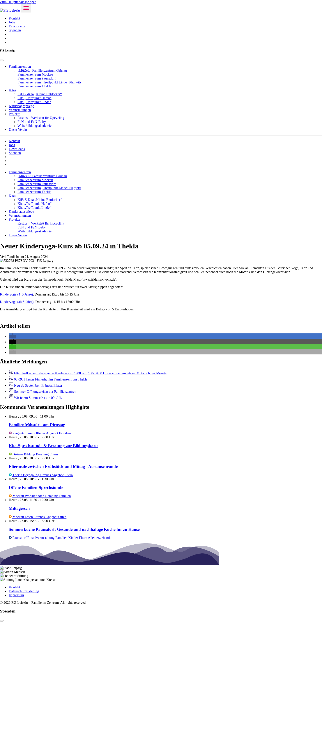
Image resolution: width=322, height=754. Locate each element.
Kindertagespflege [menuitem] (21, 106)
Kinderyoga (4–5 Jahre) (16, 294)
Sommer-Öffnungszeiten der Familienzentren (45, 391)
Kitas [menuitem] (12, 90)
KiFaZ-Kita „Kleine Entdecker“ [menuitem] (40, 94)
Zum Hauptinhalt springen (18, 2)
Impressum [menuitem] (16, 595)
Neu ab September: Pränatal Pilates (38, 385)
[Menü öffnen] (26, 8)
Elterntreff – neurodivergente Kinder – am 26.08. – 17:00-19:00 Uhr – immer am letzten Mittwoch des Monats (90, 373)
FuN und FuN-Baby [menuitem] (32, 122)
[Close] (2, 60)
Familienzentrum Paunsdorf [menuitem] (37, 78)
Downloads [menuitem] (17, 26)
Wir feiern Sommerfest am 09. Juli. (38, 398)
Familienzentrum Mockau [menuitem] (35, 74)
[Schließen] (2, 620)
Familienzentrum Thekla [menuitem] (34, 86)
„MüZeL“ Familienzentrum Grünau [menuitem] (42, 70)
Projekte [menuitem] (14, 114)
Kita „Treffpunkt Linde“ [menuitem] (34, 102)
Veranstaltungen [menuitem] (20, 110)
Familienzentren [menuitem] (20, 66)
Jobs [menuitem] (12, 22)
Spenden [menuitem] (15, 30)
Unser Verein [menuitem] (18, 129)
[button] (12, 336)
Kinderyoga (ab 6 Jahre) (17, 302)
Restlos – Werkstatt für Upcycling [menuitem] (41, 118)
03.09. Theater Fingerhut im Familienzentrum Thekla (50, 379)
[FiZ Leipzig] (10, 10)
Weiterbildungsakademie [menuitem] (34, 125)
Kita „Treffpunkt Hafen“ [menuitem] (34, 98)
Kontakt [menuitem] (14, 18)
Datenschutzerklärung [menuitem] (24, 591)
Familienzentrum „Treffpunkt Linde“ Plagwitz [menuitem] (49, 82)
